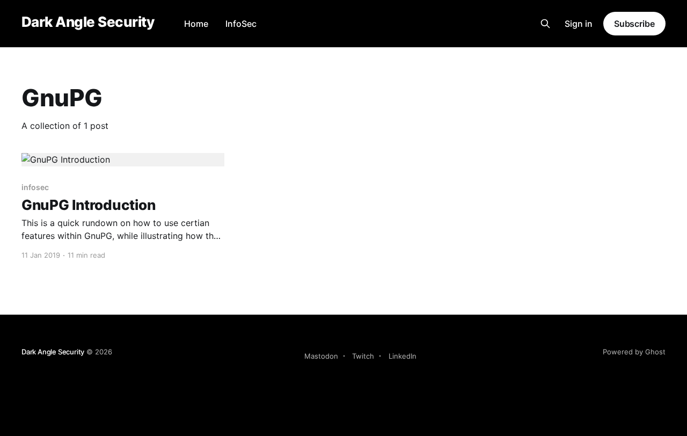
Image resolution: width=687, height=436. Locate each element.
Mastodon (321, 356)
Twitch (363, 356)
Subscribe (634, 23)
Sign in (579, 23)
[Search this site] (545, 23)
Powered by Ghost (634, 351)
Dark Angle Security (87, 22)
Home (196, 23)
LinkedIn (402, 356)
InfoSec (241, 23)
